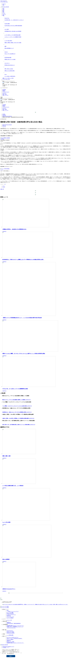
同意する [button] (10, 656)
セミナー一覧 (9, 620)
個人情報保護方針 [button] (10, 653)
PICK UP (4, 125)
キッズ (3, 13)
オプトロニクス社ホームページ (12, 637)
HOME (3, 114)
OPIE (8, 610)
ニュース (4, 126)
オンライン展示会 (10, 617)
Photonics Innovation (10, 613)
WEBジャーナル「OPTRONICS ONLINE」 (14, 638)
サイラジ (4, 14)
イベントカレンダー (4, 1)
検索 (1, 97)
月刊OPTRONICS (10, 630)
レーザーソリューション (11, 614)
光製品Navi (9, 622)
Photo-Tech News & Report (7, 116)
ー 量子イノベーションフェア (13, 611)
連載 (3, 15)
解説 (3, 10)
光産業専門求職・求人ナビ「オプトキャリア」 (15, 625)
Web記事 (4, 115)
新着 (3, 8)
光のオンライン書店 (10, 641)
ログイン (4, 3)
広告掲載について (5, 647)
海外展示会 (9, 615)
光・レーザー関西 (10, 612)
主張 (3, 9)
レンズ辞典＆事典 (10, 635)
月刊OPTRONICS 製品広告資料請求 (14, 623)
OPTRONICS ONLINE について (8, 646)
